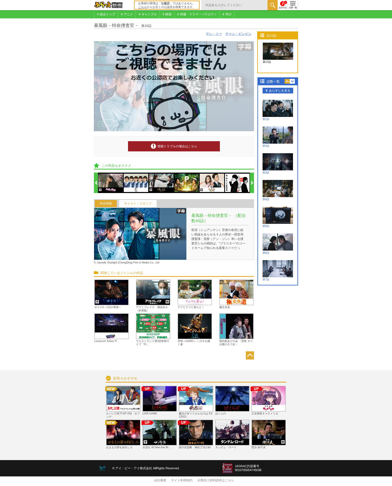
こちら (142, 7)
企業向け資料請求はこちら (215, 480)
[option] (110, 183)
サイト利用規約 (182, 480)
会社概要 (160, 480)
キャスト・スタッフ (138, 203)
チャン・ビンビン (238, 34)
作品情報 (106, 203)
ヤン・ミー (214, 34)
